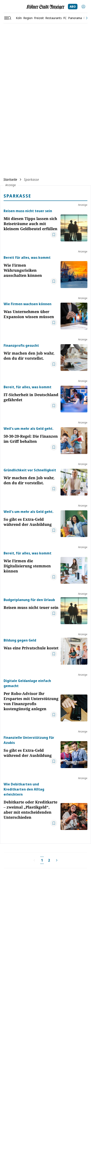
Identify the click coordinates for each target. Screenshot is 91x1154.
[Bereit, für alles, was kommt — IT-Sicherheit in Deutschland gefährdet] (74, 398)
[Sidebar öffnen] (7, 18)
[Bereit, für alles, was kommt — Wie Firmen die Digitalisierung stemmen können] (74, 567)
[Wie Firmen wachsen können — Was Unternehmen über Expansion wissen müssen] (74, 315)
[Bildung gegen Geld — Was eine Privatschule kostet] (74, 651)
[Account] (83, 7)
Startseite (10, 179)
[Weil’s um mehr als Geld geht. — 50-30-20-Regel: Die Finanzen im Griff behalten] (74, 440)
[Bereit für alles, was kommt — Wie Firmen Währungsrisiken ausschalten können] (74, 271)
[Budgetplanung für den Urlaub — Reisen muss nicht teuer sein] (74, 610)
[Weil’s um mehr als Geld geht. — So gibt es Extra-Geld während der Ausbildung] (74, 523)
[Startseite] (45, 7)
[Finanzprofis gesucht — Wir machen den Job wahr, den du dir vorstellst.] (74, 357)
